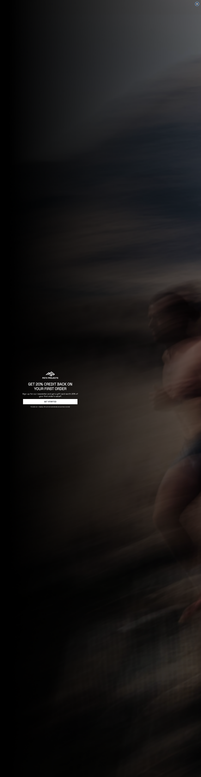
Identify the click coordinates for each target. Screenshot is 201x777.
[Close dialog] (197, 4)
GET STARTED (50, 401)
